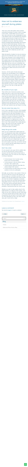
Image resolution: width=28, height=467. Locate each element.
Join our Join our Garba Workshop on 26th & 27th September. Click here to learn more (15, 2)
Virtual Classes (10, 14)
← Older (5, 214)
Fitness (4, 224)
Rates (15, 14)
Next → (23, 214)
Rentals (22, 14)
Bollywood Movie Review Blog (10, 227)
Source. (23, 201)
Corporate (19, 14)
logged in (10, 210)
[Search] (24, 219)
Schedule (5, 14)
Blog (4, 221)
